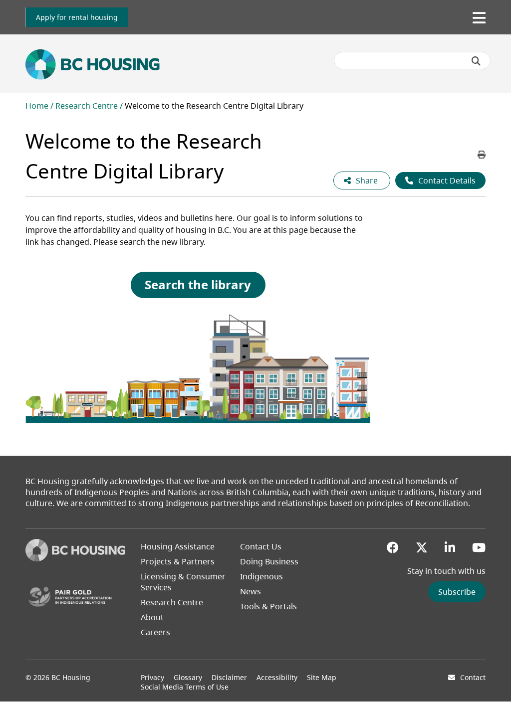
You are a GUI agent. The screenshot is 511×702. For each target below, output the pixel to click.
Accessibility (276, 677)
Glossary (188, 677)
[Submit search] (476, 61)
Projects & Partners (178, 561)
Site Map (321, 677)
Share (368, 180)
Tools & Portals (268, 606)
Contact (473, 677)
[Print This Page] (482, 154)
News (250, 591)
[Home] (75, 558)
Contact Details (447, 180)
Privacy (152, 677)
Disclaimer (229, 677)
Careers (155, 632)
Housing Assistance (178, 546)
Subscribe (457, 591)
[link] (76, 17)
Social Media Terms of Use (185, 687)
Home (36, 105)
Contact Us (260, 546)
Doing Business (269, 561)
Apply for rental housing (77, 17)
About (152, 617)
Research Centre (86, 105)
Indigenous (261, 576)
